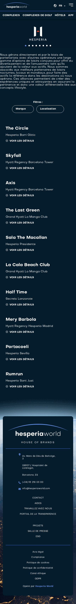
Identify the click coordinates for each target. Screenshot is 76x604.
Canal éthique (38, 573)
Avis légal (38, 552)
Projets (38, 526)
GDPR (38, 579)
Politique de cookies (38, 563)
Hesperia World (44, 586)
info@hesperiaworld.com (36, 489)
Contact (38, 498)
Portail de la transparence (38, 514)
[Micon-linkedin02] (38, 520)
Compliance (38, 557)
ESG (38, 536)
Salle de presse (38, 531)
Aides (38, 503)
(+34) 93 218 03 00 (32, 482)
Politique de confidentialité (38, 568)
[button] (25, 45)
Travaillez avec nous (38, 509)
